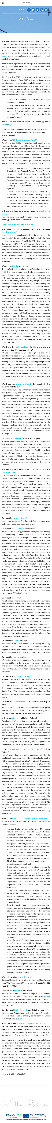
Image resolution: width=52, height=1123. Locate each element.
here (13, 379)
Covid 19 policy (30, 1035)
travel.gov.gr (7, 125)
